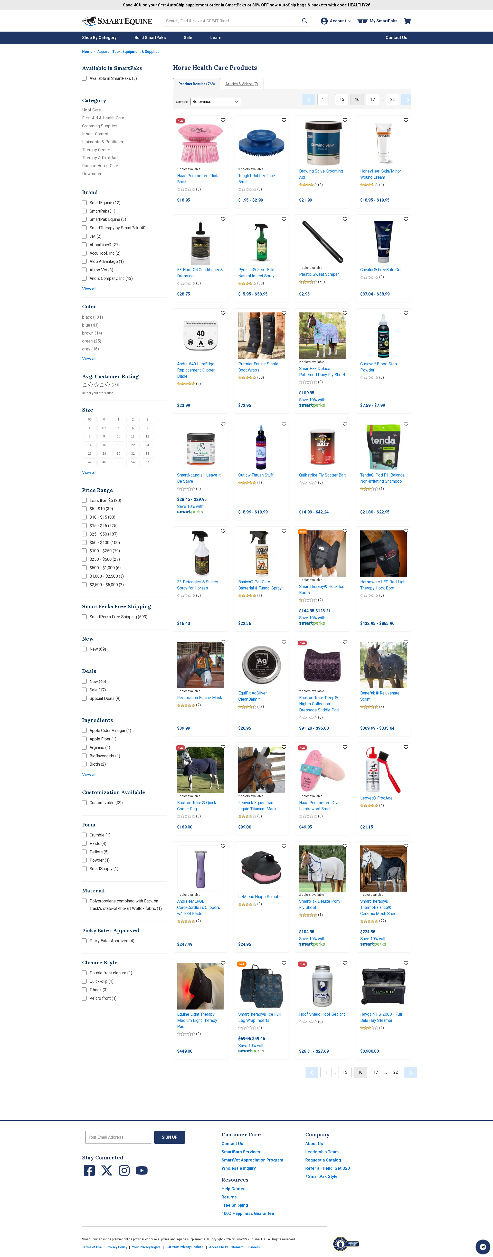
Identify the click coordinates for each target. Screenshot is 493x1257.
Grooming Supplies (99, 125)
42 (90, 462)
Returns (229, 1197)
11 (133, 436)
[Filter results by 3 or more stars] (95, 384)
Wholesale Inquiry (239, 1168)
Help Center (233, 1188)
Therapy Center (96, 149)
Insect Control (95, 133)
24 (147, 445)
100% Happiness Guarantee (248, 1213)
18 (118, 445)
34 (147, 453)
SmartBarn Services (241, 1151)
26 (90, 453)
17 (372, 99)
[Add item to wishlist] (223, 120)
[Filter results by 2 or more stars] (89, 384)
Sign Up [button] (169, 1137)
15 (341, 99)
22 (133, 445)
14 (90, 445)
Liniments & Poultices (102, 141)
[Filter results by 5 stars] (105, 384)
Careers (254, 1247)
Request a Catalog (323, 1160)
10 (118, 436)
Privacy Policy (117, 1247)
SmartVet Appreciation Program (252, 1160)
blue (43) (90, 325)
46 (104, 462)
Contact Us (232, 1143)
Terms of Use (92, 1247)
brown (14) (92, 333)
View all (89, 289)
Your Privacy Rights (146, 1247)
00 (90, 419)
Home (87, 52)
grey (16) (90, 349)
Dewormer (91, 173)
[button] (304, 20)
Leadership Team (322, 1151)
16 (104, 445)
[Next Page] (407, 99)
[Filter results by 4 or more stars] (100, 384)
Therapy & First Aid (100, 157)
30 (118, 453)
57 (147, 462)
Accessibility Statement (226, 1247)
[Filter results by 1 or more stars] (84, 384)
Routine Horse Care (100, 165)
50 (118, 462)
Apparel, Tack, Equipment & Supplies (128, 52)
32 (133, 453)
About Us (314, 1143)
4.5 (104, 428)
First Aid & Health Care (103, 118)
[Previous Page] (308, 99)
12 (147, 436)
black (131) (92, 317)
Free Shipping (235, 1205)
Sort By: (182, 102)
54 (133, 462)
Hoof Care (91, 110)
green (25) (91, 341)
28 (104, 453)
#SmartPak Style (321, 1176)
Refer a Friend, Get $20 (327, 1168)
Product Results (196, 84)
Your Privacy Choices (187, 1247)
